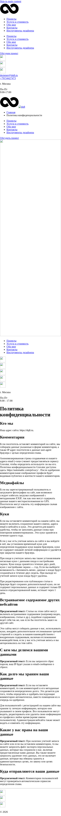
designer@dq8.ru (9, 75)
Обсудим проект (9, 53)
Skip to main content (10, 1)
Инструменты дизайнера (20, 30)
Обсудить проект (9, 138)
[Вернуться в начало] (9, 13)
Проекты (11, 19)
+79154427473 (8, 78)
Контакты (12, 27)
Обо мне (11, 24)
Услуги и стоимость (17, 21)
